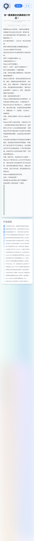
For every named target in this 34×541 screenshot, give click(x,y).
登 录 (18, 6)
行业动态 (7, 221)
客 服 (28, 6)
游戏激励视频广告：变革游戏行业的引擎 (16, 232)
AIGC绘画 (11, 20)
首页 (5, 20)
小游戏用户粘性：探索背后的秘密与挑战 (16, 226)
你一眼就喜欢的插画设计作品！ (21, 20)
